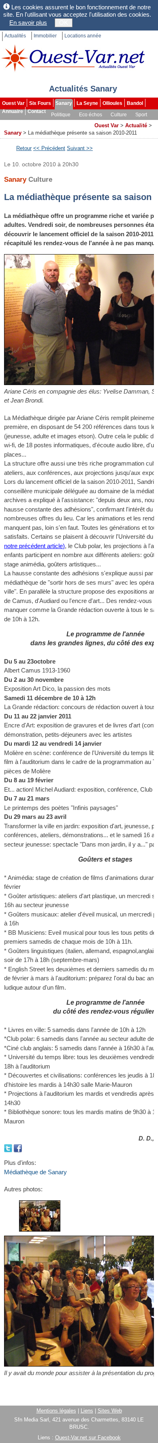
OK (63, 22)
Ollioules (112, 103)
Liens (87, 1411)
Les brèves (49, 123)
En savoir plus (28, 22)
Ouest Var (13, 103)
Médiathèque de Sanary (35, 1172)
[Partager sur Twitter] (9, 1147)
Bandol (135, 103)
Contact (37, 111)
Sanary (64, 103)
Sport (141, 115)
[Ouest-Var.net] (73, 58)
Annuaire (12, 111)
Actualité (136, 125)
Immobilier (45, 36)
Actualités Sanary (83, 88)
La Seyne (87, 103)
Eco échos (90, 115)
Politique (60, 115)
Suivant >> (80, 148)
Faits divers (15, 123)
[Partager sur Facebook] (18, 1147)
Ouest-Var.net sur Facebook (88, 1437)
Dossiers (79, 123)
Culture (119, 115)
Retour (24, 148)
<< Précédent (49, 148)
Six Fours (40, 103)
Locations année (82, 36)
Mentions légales (56, 1411)
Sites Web (110, 1411)
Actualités (15, 36)
